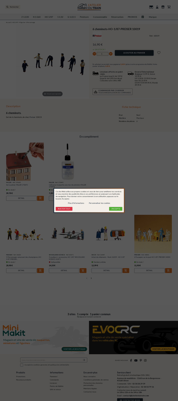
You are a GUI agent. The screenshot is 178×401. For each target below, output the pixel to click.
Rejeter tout (64, 209)
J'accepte (115, 209)
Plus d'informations (76, 203)
